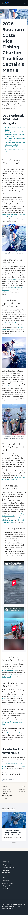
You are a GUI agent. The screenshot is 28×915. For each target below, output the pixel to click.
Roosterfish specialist (14, 279)
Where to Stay (6, 873)
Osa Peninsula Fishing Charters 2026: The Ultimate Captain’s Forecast (7, 792)
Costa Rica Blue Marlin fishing (13, 323)
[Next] (24, 826)
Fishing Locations (7, 886)
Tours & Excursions (7, 883)
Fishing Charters (6, 865)
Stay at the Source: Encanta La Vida (15, 143)
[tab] (12, 842)
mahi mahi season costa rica (13, 733)
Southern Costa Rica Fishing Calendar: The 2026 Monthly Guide (12, 833)
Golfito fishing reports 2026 (22, 789)
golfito (5, 779)
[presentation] (14, 820)
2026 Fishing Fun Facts (11, 145)
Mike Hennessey (8, 837)
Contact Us (5, 889)
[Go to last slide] (4, 826)
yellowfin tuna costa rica (11, 386)
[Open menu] (24, 3)
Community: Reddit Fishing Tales (14, 147)
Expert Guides (6, 870)
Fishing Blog (5, 881)
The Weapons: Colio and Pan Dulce (15, 132)
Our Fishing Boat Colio (8, 867)
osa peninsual (12, 779)
